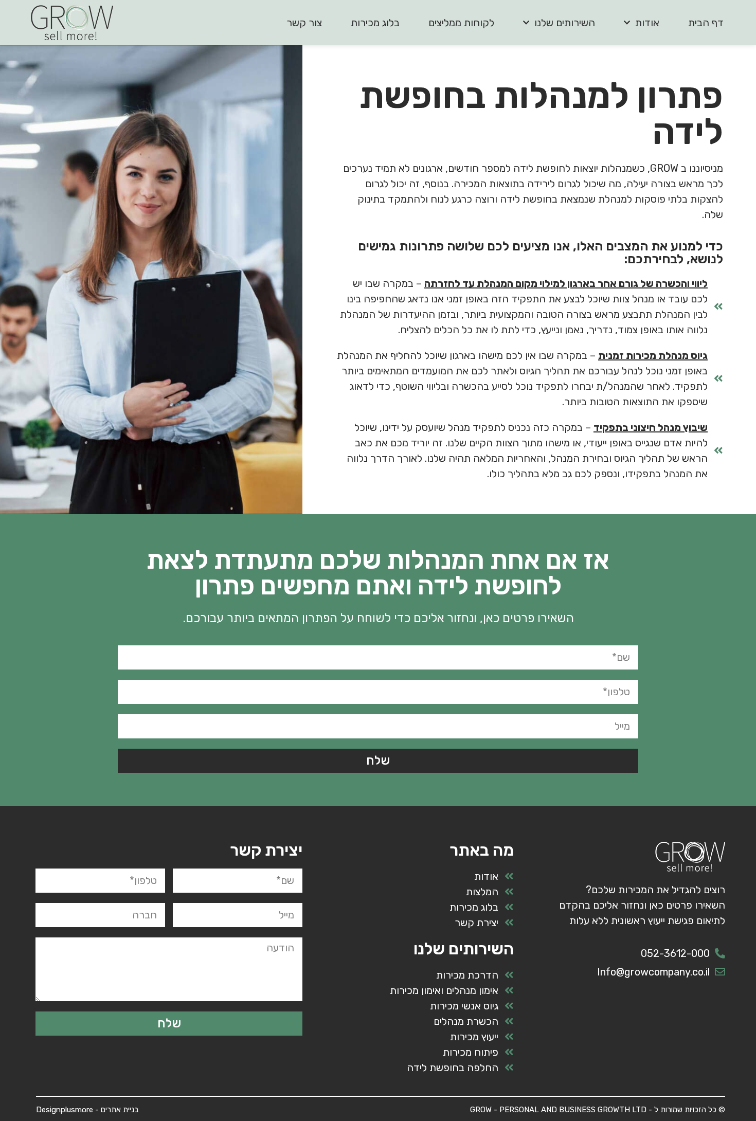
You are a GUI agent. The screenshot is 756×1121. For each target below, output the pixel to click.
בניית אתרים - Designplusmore (87, 1109)
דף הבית (706, 22)
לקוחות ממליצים (461, 22)
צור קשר (304, 22)
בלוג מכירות (375, 22)
